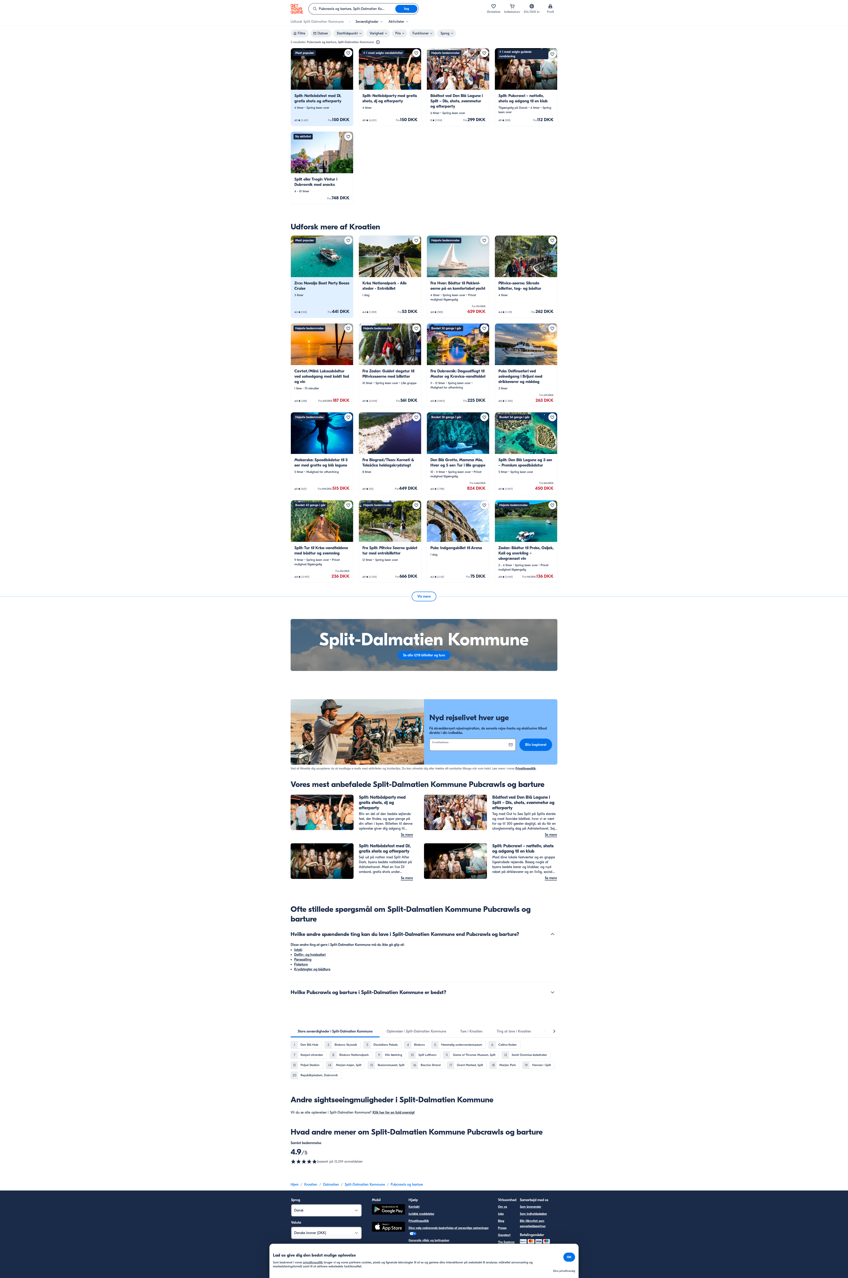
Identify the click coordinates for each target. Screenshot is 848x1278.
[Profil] (550, 6)
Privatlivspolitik (525, 768)
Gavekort (504, 1235)
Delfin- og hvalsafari (310, 955)
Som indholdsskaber (533, 1214)
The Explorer (506, 1242)
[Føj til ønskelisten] (348, 53)
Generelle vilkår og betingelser (429, 1240)
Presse (502, 1228)
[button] (322, 87)
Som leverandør (530, 1207)
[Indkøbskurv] (512, 6)
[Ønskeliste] (493, 6)
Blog (501, 1221)
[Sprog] (531, 6)
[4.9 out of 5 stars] (304, 1161)
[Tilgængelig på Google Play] (388, 1210)
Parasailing (302, 960)
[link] (322, 87)
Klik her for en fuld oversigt (394, 1112)
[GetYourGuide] (297, 9)
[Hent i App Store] (388, 1227)
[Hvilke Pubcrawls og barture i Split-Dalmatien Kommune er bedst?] (552, 992)
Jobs (501, 1214)
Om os (502, 1207)
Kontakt (414, 1207)
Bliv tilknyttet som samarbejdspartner (533, 1223)
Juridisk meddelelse (421, 1214)
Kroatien (310, 1185)
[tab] (335, 1031)
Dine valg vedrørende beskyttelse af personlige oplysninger (449, 1228)
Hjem (295, 1185)
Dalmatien (331, 1185)
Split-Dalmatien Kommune (365, 1185)
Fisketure (301, 964)
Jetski (298, 950)
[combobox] (352, 9)
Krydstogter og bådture (312, 969)
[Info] (378, 42)
